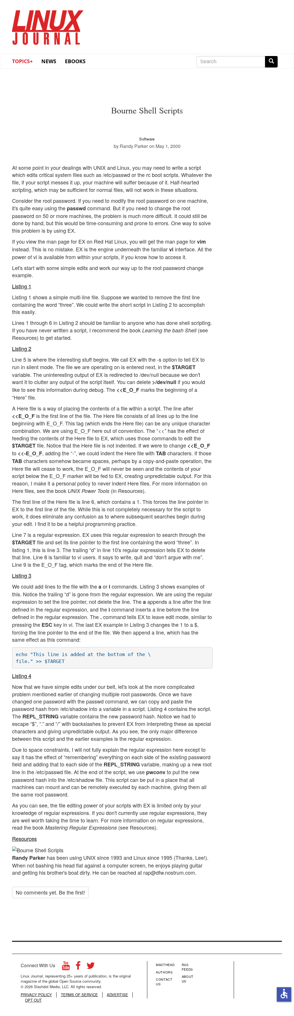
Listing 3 (21, 575)
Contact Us (164, 981)
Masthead (165, 964)
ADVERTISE (117, 994)
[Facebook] (78, 967)
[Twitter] (90, 967)
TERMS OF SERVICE (79, 994)
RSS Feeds (187, 966)
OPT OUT (33, 1000)
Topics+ (22, 61)
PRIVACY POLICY (36, 994)
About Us (188, 978)
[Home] (48, 25)
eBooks (75, 61)
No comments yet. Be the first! (50, 892)
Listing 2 (21, 348)
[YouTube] (66, 967)
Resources (24, 838)
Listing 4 (21, 675)
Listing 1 (21, 286)
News (48, 61)
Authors (164, 972)
